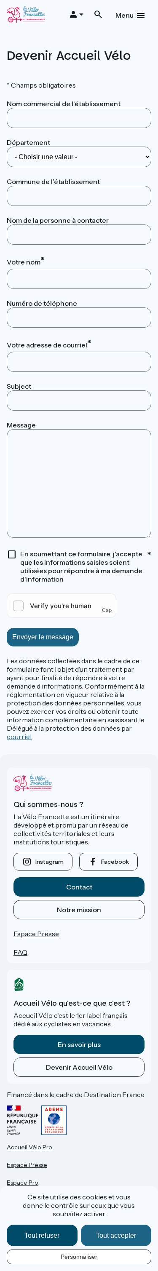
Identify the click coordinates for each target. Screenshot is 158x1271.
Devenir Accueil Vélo (79, 1067)
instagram (49, 861)
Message (21, 425)
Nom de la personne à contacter (58, 220)
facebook (115, 861)
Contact (79, 887)
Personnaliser (79, 1256)
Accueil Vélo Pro (29, 1147)
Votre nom (23, 262)
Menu (124, 15)
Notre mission (79, 909)
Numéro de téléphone (42, 303)
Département (28, 142)
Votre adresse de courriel (47, 345)
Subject (19, 386)
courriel (19, 736)
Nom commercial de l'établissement (64, 103)
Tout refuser (41, 1235)
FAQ (20, 952)
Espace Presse (36, 933)
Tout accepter (116, 1235)
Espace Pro (22, 1182)
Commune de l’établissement (53, 181)
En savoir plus (79, 1044)
